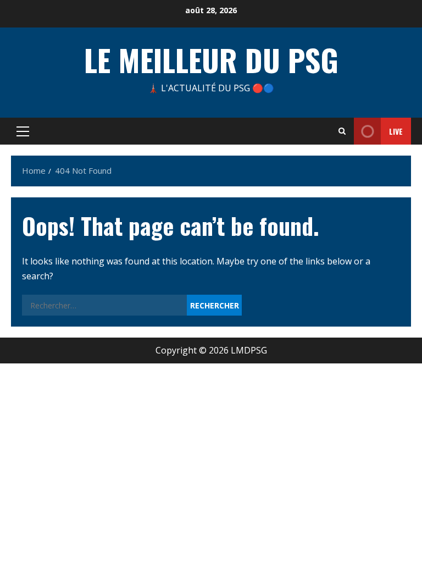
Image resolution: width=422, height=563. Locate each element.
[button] (23, 131)
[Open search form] (342, 131)
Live (396, 131)
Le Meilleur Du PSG (211, 59)
